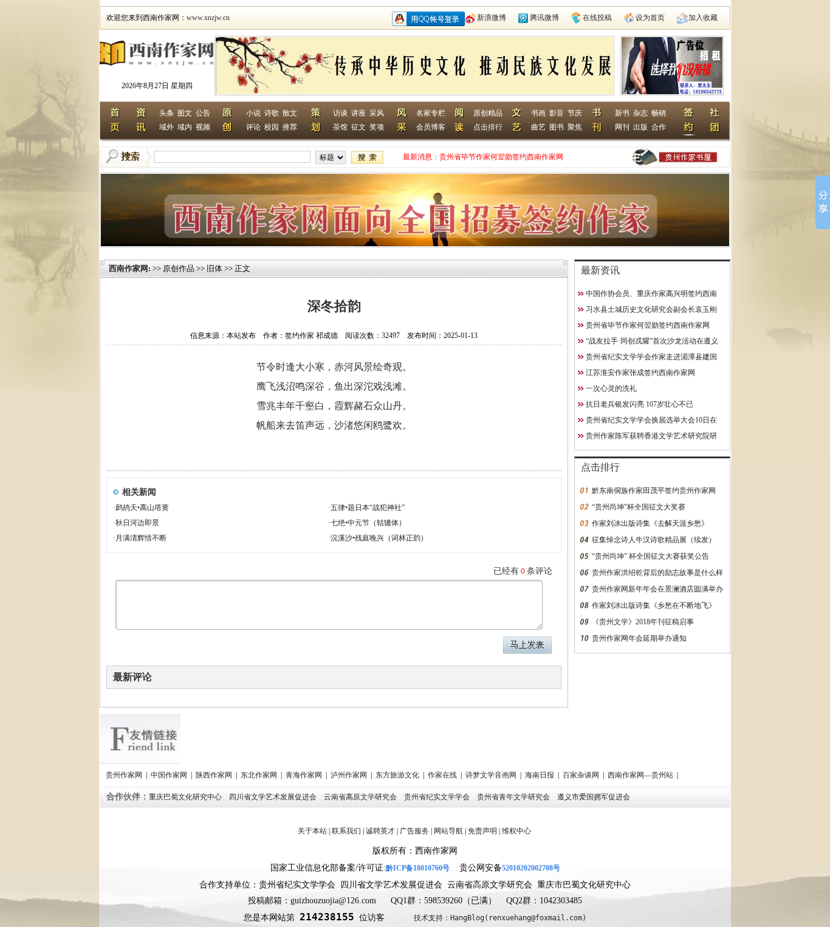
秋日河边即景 (137, 523)
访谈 (340, 113)
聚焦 (575, 127)
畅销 (658, 113)
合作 (658, 127)
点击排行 (487, 127)
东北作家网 (260, 775)
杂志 (640, 113)
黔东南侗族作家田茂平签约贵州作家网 (654, 490)
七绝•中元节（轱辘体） (368, 523)
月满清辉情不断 (140, 538)
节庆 (575, 113)
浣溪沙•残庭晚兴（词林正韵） (379, 538)
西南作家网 (128, 268)
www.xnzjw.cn (208, 17)
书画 (538, 113)
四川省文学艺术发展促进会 (273, 797)
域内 (184, 127)
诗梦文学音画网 (491, 775)
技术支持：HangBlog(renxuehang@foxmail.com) (500, 918)
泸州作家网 (350, 775)
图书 (556, 127)
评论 (253, 127)
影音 (556, 113)
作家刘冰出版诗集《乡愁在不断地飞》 (654, 605)
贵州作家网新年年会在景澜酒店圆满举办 (657, 589)
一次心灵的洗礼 (611, 388)
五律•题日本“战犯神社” (368, 507)
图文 (184, 113)
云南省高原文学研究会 (361, 797)
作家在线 (443, 775)
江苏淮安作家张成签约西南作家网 (640, 372)
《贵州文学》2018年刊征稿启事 (643, 622)
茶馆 (340, 127)
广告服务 (414, 831)
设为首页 (650, 17)
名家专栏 (430, 113)
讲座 (358, 113)
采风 (376, 113)
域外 (166, 127)
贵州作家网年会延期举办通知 (639, 638)
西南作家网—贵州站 (641, 775)
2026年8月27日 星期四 (157, 85)
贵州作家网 (125, 775)
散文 (290, 113)
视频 (203, 127)
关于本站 (312, 831)
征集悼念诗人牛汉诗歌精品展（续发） (654, 540)
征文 (358, 127)
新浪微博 (491, 17)
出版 (640, 127)
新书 (622, 113)
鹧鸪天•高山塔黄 (142, 507)
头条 (166, 113)
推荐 (290, 127)
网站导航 (448, 831)
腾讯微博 (544, 17)
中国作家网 (170, 775)
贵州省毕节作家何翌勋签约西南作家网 (501, 157)
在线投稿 (597, 17)
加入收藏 (703, 17)
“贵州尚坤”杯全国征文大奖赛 (638, 507)
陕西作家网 (215, 775)
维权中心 (516, 831)
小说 (253, 113)
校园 (271, 127)
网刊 (622, 127)
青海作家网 (305, 775)
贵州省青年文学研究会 (514, 797)
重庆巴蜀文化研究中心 (186, 797)
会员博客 (430, 127)
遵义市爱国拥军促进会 (594, 797)
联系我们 (346, 831)
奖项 (376, 127)
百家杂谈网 (582, 775)
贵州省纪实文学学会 (438, 797)
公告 (203, 113)
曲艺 (538, 127)
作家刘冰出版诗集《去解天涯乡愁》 (650, 523)
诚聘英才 (380, 831)
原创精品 (487, 113)
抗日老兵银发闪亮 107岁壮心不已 (639, 404)
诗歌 (271, 113)
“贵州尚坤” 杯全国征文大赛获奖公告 (650, 556)
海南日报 (540, 775)
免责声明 (482, 831)
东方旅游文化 (398, 775)
